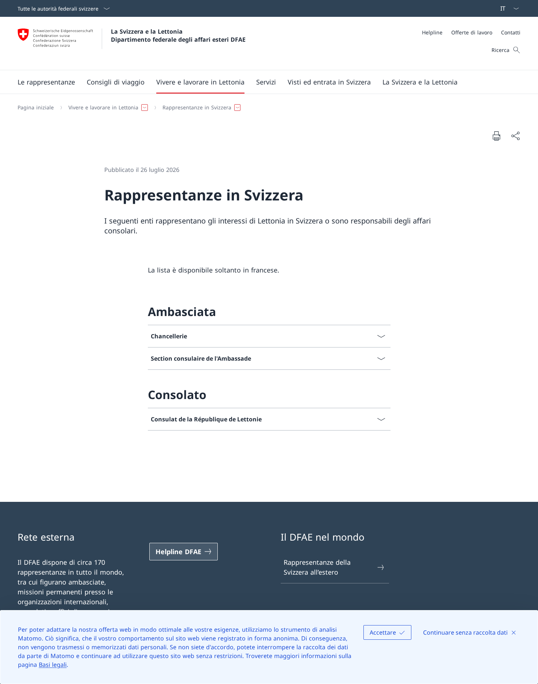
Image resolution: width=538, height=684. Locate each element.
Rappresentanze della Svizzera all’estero (317, 567)
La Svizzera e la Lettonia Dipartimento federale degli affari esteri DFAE (178, 35)
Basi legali (53, 665)
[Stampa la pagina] (496, 135)
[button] (46, 82)
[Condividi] (515, 136)
